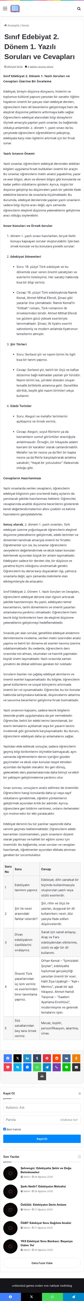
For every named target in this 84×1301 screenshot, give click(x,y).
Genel (25, 25)
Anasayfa (13, 25)
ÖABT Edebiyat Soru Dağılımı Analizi (46, 1223)
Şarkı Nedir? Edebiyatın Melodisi (43, 1186)
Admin (26, 1176)
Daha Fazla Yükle (42, 1263)
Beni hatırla (13, 1129)
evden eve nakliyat (47, 1285)
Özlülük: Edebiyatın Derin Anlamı (43, 1204)
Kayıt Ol (42, 1139)
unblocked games (23, 1285)
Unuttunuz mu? (69, 1119)
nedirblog (66, 1285)
